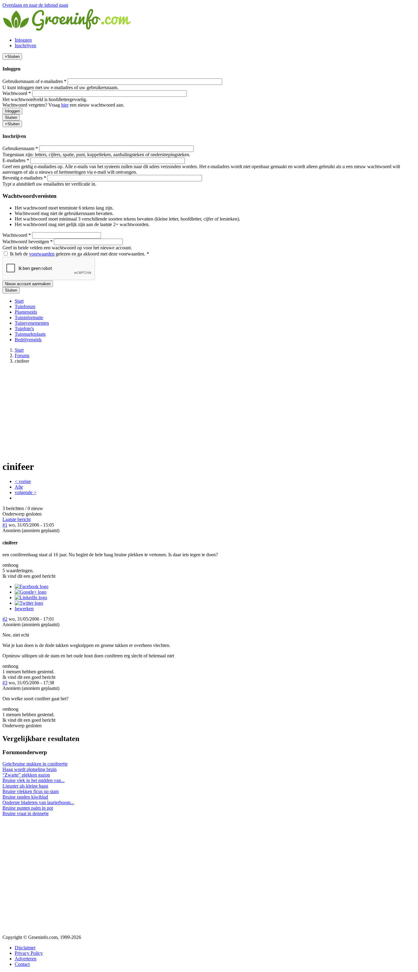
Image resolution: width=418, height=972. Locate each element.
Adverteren (25, 958)
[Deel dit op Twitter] (29, 603)
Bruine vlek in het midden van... (33, 780)
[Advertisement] (209, 412)
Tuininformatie (29, 317)
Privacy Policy (29, 953)
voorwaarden (41, 253)
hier (65, 105)
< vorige (23, 481)
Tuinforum (25, 306)
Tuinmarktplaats (30, 334)
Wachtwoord (16, 93)
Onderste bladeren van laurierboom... (38, 802)
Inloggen (23, 40)
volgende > (25, 492)
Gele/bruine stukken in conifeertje (35, 763)
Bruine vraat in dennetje (25, 813)
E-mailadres (15, 160)
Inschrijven (25, 45)
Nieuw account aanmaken (27, 284)
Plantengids (26, 312)
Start (19, 301)
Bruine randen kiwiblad (25, 797)
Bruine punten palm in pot (27, 808)
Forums (22, 355)
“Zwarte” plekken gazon (26, 774)
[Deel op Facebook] (31, 586)
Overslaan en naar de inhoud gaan (35, 5)
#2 (4, 619)
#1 (4, 525)
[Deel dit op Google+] (31, 592)
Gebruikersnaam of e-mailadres (34, 81)
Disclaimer (25, 947)
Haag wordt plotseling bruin (29, 769)
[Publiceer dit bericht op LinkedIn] (31, 597)
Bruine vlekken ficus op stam (30, 791)
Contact (22, 964)
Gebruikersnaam (20, 148)
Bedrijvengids (28, 339)
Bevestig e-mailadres (24, 177)
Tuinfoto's (24, 328)
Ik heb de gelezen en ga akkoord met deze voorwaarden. (79, 253)
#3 (4, 682)
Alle (19, 487)
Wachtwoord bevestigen (27, 241)
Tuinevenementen (32, 323)
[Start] (67, 29)
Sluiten (11, 117)
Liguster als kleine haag (25, 786)
